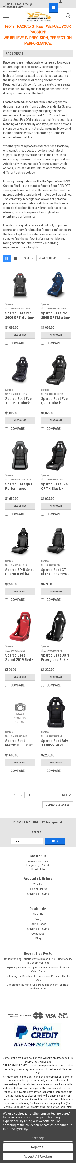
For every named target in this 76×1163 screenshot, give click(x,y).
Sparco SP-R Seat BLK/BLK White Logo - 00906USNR (20, 574)
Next (65, 794)
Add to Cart (56, 335)
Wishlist (38, 884)
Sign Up (43, 889)
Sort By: (28, 258)
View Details (20, 335)
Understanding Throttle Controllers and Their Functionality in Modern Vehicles (38, 961)
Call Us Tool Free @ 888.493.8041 (19, 5)
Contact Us (38, 933)
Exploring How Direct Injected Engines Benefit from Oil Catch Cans (38, 969)
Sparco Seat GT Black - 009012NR (55, 571)
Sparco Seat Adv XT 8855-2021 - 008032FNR (54, 745)
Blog (38, 938)
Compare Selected (57, 804)
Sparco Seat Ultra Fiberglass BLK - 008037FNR (55, 659)
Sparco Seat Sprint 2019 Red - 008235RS (19, 659)
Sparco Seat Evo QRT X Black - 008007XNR (54, 488)
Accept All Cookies (38, 1156)
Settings (38, 1138)
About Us (38, 914)
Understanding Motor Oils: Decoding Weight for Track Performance (38, 986)
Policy (38, 919)
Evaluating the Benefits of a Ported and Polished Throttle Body (38, 978)
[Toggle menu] (6, 16)
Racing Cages (38, 924)
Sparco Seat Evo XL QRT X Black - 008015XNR (18, 403)
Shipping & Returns (38, 893)
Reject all (38, 1147)
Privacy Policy (18, 1129)
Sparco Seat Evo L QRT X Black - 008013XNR (55, 403)
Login (32, 889)
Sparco (9, 304)
